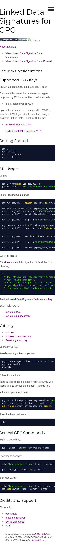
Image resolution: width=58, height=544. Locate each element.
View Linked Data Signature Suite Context (28, 61)
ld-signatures (11, 262)
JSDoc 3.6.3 (40, 533)
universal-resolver (15, 517)
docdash (35, 540)
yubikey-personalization (18, 336)
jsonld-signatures (14, 521)
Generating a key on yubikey (20, 353)
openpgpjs (11, 513)
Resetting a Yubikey (16, 340)
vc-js (8, 525)
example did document (17, 316)
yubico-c (10, 332)
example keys (13, 312)
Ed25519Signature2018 (18, 124)
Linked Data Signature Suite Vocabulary (30, 299)
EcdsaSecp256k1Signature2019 (23, 131)
